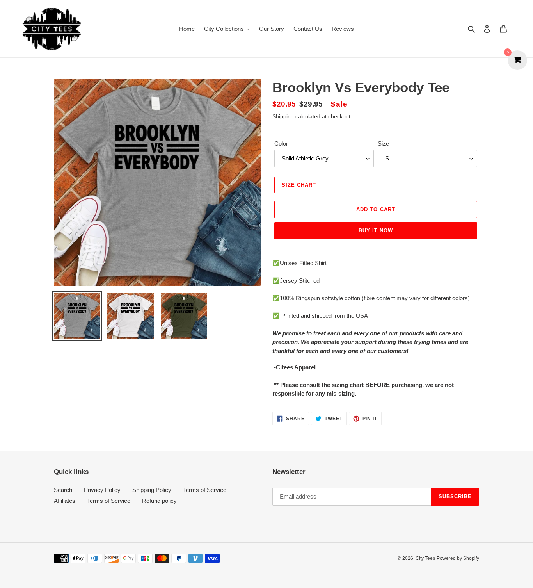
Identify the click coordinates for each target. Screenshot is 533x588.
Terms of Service (204, 489)
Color (281, 143)
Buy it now (376, 230)
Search (63, 489)
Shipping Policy (151, 489)
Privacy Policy (102, 489)
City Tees (425, 558)
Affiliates (64, 500)
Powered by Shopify (458, 558)
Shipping (283, 116)
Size (383, 143)
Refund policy (159, 500)
